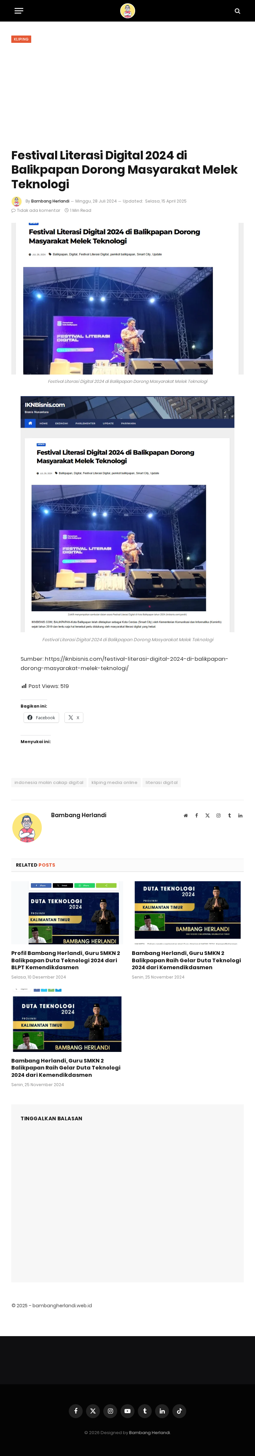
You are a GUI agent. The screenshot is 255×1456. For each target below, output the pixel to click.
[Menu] (19, 10)
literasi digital (162, 782)
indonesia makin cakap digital (49, 782)
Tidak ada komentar (38, 210)
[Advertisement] (127, 93)
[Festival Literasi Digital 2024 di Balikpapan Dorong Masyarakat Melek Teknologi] (127, 299)
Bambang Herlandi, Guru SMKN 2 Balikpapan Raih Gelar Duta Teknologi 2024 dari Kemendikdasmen (186, 960)
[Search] (236, 10)
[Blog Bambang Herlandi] (127, 11)
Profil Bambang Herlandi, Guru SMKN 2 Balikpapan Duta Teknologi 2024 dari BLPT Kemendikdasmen (65, 960)
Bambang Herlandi (50, 201)
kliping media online (114, 782)
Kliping (21, 39)
